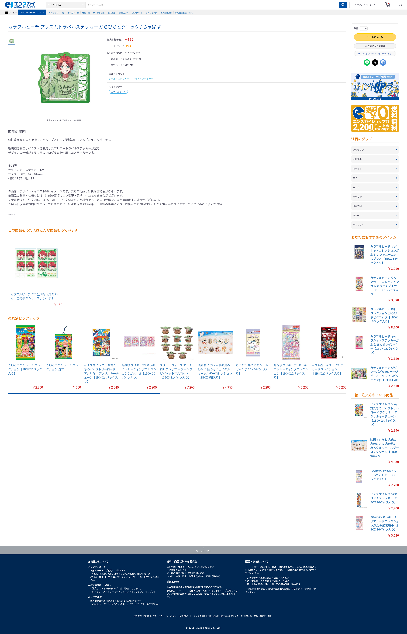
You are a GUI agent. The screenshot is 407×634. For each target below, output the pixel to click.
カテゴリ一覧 (73, 12)
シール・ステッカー (119, 78)
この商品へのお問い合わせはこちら (376, 53)
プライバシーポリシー (168, 616)
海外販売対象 (166, 12)
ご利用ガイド (137, 12)
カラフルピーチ (118, 91)
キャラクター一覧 (56, 12)
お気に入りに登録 (376, 46)
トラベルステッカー (143, 78)
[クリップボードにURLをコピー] (383, 62)
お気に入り (123, 12)
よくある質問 (151, 12)
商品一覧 (86, 12)
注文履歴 (111, 12)
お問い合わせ (213, 616)
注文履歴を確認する (229, 616)
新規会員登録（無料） (184, 12)
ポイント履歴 (98, 12)
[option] (63, 77)
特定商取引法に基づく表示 (145, 616)
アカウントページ (363, 4)
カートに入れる (375, 37)
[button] (342, 357)
